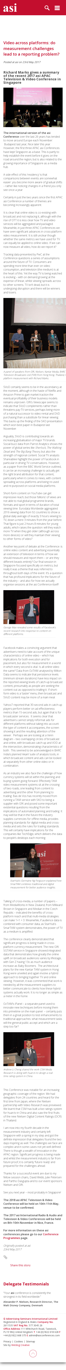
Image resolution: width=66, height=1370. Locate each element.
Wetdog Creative (20, 1345)
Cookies (18, 1341)
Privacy (7, 1341)
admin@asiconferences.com (44, 1335)
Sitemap (30, 1341)
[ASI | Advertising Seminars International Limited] (10, 7)
